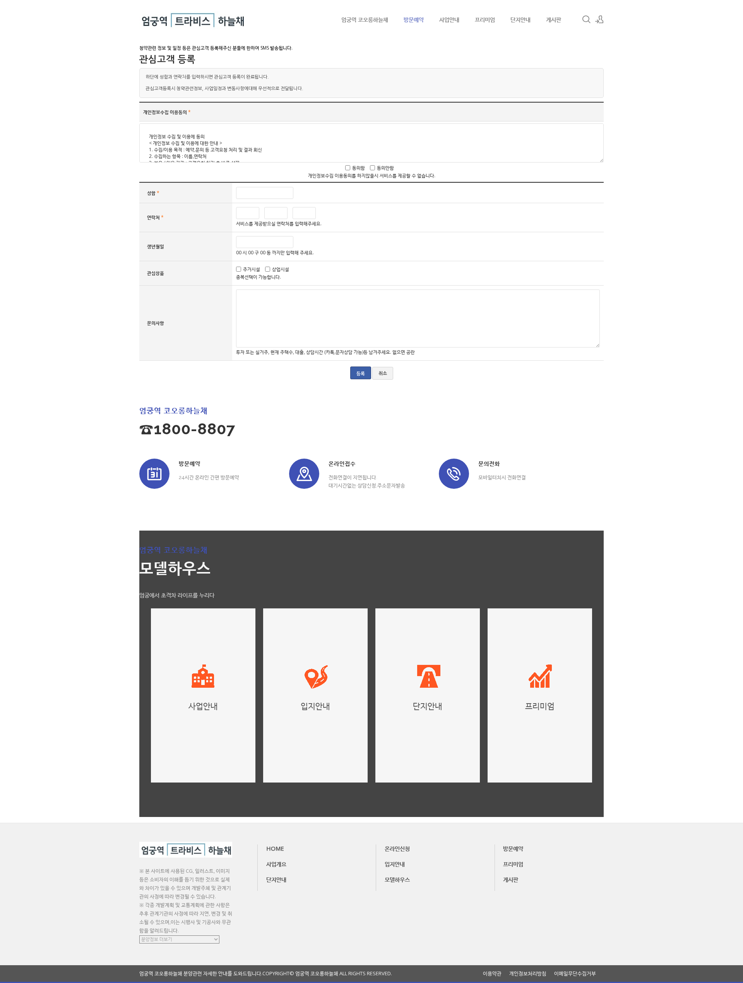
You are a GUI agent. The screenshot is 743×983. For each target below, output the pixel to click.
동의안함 (385, 167)
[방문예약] (154, 474)
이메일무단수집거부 (575, 973)
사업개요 (276, 864)
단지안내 (520, 19)
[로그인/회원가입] (599, 19)
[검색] (586, 19)
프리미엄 (485, 19)
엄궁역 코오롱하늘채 (364, 19)
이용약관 (492, 973)
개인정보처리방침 (527, 973)
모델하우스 (397, 879)
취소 (382, 373)
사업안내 (449, 19)
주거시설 (251, 269)
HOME (275, 848)
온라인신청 (397, 848)
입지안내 (395, 864)
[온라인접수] (304, 474)
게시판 (553, 19)
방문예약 (414, 19)
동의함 (358, 167)
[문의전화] (454, 474)
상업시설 (280, 269)
